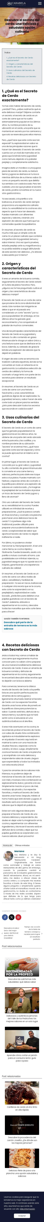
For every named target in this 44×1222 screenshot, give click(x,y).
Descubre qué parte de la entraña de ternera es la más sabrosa (20, 625)
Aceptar (22, 1215)
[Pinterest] (18, 917)
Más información (27, 1209)
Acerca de (7, 845)
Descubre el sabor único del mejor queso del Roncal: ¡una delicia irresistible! (11, 933)
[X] (12, 917)
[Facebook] (5, 917)
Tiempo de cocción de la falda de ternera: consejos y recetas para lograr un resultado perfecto (32, 933)
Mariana (19, 851)
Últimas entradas (22, 845)
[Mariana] (8, 860)
